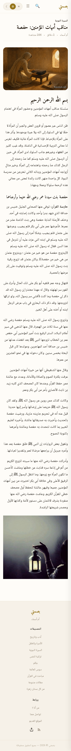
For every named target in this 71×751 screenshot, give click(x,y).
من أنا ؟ (35, 708)
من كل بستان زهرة (36, 689)
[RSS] (39, 729)
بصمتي (63, 6)
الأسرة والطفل (35, 643)
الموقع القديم (35, 721)
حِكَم (35, 663)
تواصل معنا (35, 714)
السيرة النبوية (61, 21)
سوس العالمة (35, 669)
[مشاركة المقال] (31, 729)
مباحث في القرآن (35, 676)
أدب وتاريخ (35, 637)
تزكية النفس (35, 656)
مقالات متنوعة (35, 682)
